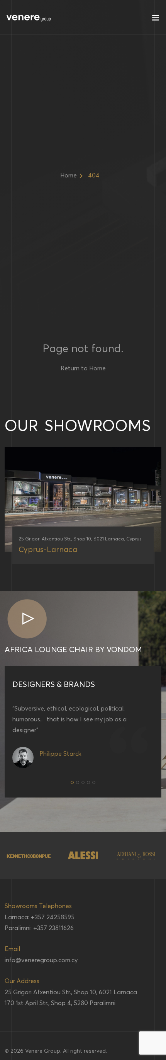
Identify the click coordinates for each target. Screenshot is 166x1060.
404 (94, 175)
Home (68, 175)
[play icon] (26, 619)
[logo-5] (136, 855)
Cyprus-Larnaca (48, 549)
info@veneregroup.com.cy (41, 960)
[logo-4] (83, 855)
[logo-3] (29, 855)
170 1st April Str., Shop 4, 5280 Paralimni (60, 1003)
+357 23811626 (53, 928)
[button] (72, 782)
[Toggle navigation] (155, 19)
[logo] (29, 17)
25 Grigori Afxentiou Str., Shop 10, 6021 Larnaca (71, 992)
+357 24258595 (53, 917)
